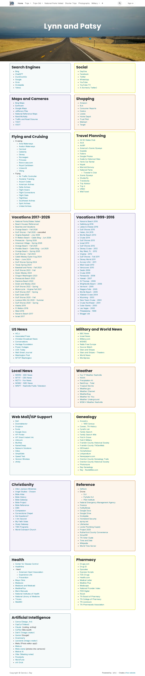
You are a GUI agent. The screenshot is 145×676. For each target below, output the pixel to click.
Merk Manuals (21, 591)
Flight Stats (23, 195)
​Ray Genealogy (86, 467)
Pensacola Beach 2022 (25, 278)
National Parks (86, 170)
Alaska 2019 (20, 305)
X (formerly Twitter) (88, 88)
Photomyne (85, 464)
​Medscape (84, 585)
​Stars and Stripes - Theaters (92, 352)
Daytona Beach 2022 (24, 281)
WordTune (19, 660)
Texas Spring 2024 (23, 265)
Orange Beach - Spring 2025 (27, 251)
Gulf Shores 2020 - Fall (25, 297)
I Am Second (21, 519)
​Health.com (85, 577)
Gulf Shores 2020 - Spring (26, 303)
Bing (17, 71)
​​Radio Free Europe (88, 344)
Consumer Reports (88, 108)
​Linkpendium (85, 453)
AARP (82, 145)
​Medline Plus (85, 583)
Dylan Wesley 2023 (23, 273)
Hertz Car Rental (87, 162)
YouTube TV (85, 85)
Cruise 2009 (85, 273)
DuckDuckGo (21, 77)
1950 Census (88, 424)
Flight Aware (24, 190)
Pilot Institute (89, 500)
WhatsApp (84, 79)
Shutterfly (84, 178)
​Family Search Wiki (88, 434)
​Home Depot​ (85, 116)
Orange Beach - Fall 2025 (26, 246)
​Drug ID (83, 566)
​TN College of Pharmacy (90, 599)
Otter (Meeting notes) (24, 654)
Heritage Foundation (24, 344)
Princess (22, 160)
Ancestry (84, 421)
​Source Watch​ (86, 347)
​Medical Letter (86, 580)
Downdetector (21, 424)
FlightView (23, 198)
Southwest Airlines (27, 201)
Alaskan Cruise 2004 (89, 295)
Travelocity (84, 181)
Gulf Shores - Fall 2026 (25, 232)
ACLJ (17, 333)
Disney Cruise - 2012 (89, 248)
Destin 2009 (85, 270)
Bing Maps (19, 103)
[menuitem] (20, 3)
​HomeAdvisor (86, 451)
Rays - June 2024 (23, 259)
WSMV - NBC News (24, 383)
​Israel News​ (85, 336)
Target (82, 125)
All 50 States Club (87, 140)
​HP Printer (19, 434)
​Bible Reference (22, 505)
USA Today (20, 350)
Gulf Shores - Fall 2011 (90, 257)
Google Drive (85, 513)
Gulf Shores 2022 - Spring (26, 286)
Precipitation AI (86, 380)
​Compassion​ (20, 510)
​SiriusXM (84, 535)
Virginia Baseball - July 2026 (27, 235)
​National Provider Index (90, 588)
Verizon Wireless (22, 459)
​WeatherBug (85, 394)
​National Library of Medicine (27, 596)
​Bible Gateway (21, 500)
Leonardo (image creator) (26, 641)
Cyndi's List (84, 429)
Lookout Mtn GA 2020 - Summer (29, 300)
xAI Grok (19, 662)
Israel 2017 (20, 316)
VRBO (82, 189)
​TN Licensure (86, 602)
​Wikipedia (84, 543)
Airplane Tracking (26, 179)
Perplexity (19, 657)
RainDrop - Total (87, 383)
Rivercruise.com (26, 163)
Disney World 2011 (88, 259)
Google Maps (21, 108)
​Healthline (19, 566)
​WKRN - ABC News (23, 375)
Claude (18, 627)
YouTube (84, 82)
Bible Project (20, 502)
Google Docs (20, 432)
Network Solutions (23, 448)
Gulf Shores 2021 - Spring (26, 292)
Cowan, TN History (88, 426)
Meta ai (18, 646)
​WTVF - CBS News (23, 378)
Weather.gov (85, 388)
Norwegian (23, 157)
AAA (82, 143)
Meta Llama (20, 649)
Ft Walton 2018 (21, 308)
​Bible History (20, 497)
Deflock (83, 489)
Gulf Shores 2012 (87, 246)
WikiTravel (84, 191)
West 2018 (19, 311)
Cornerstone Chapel (24, 513)
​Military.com (85, 339)
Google (18, 79)
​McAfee (18, 443)
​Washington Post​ (22, 355)
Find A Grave (85, 437)
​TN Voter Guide (86, 538)
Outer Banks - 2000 (88, 305)
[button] (119, 3)
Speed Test (20, 456)
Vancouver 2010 (87, 267)
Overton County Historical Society (94, 462)
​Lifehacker (84, 524)
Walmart (83, 122)
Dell (17, 421)
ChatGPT (19, 74)
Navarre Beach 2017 (24, 314)
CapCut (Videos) (22, 624)
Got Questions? (21, 516)
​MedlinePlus (20, 588)
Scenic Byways (86, 175)
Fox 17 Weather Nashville (91, 375)
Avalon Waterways (27, 146)
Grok (17, 82)
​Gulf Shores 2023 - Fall (25, 270)
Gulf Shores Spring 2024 (26, 262)
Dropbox (19, 426)
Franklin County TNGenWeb (92, 445)
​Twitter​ (83, 77)
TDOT (18, 122)
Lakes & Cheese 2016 (89, 227)
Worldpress (85, 358)
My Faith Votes (21, 521)
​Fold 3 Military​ (86, 440)
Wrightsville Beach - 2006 (91, 284)
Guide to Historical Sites (90, 159)
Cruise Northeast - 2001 (90, 303)
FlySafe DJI (88, 497)
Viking (21, 171)
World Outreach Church (25, 529)
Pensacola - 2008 (87, 276)
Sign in (130, 3)
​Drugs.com (84, 564)
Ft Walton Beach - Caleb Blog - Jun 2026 (33, 238)
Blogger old (85, 314)
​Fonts (17, 429)
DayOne (83, 71)
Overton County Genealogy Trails (94, 459)
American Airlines (26, 184)
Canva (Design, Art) (23, 622)
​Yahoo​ (18, 88)
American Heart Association (31, 572)
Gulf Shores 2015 (87, 229)
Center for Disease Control (26, 564)
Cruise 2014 (85, 238)
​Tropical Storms (87, 386)
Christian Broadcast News (26, 339)
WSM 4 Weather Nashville (91, 402)
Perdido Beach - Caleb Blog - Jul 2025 (31, 248)
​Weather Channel (87, 391)
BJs (81, 106)
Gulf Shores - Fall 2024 (25, 254)
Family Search (86, 432)
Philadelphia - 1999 (88, 311)
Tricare (18, 599)
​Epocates (84, 569)
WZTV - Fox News (23, 380)
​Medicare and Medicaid (25, 585)
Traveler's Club (90, 172)
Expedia (83, 151)
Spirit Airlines (24, 203)
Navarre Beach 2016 (89, 221)
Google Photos (86, 156)
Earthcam (19, 106)
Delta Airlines (24, 187)
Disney (22, 154)
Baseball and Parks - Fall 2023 (28, 267)
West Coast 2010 (87, 265)
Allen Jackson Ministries (25, 489)
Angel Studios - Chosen (25, 491)
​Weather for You (87, 397)
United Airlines (25, 206)
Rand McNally (21, 116)
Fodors (83, 153)
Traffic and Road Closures (26, 119)
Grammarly (20, 638)
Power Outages (22, 347)
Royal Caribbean (26, 165)
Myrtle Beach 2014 (88, 235)
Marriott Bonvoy (87, 167)
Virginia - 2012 (86, 254)
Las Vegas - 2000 (87, 308)
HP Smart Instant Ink (24, 437)
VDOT (18, 125)
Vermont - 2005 (86, 286)
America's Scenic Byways (91, 148)
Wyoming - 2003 (87, 297)
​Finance (83, 505)
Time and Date (86, 540)
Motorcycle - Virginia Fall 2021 (28, 289)
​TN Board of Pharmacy (90, 596)
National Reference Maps (26, 114)
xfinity (17, 462)
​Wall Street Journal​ (23, 352)
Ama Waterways (26, 144)
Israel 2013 (84, 243)
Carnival (22, 149)
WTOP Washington (23, 358)
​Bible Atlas (19, 494)
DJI (85, 494)
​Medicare (19, 583)
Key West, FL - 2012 (88, 251)
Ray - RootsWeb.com (89, 470)
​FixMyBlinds (85, 508)
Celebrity (23, 152)
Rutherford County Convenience (94, 532)
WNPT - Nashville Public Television (30, 386)
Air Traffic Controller (28, 176)
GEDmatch (84, 448)
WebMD (18, 602)
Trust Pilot (84, 119)
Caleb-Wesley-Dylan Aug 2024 (28, 257)
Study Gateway (21, 524)
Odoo (17, 451)
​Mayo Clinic (20, 580)
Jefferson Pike (21, 111)
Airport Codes (25, 182)
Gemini (18, 635)
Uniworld (23, 168)
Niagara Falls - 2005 (88, 289)
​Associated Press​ (22, 336)
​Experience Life (25, 575)
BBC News (84, 333)
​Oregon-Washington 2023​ (26, 276)
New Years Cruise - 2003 (91, 300)
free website (130, 673)
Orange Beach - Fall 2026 (26, 229)
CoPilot (18, 630)
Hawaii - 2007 (86, 278)
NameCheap (20, 445)
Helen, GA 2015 (86, 232)
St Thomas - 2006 (88, 281)
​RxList (82, 594)
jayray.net (84, 521)
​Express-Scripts (87, 572)
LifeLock (19, 440)
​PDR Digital (84, 591)
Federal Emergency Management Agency (97, 502)
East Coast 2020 (22, 295)
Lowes (82, 114)
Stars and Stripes (87, 350)
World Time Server (88, 546)
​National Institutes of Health (27, 594)
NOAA (82, 378)
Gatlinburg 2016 (86, 224)
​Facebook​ (84, 74)
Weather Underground (89, 399)
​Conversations (21, 341)
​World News (85, 355)
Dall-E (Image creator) (25, 632)
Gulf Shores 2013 (87, 240)
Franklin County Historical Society (94, 443)
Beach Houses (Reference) (27, 224)
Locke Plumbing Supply (90, 527)
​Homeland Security (88, 519)
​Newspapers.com (87, 456)
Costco (83, 111)
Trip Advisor (85, 183)
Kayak (82, 164)
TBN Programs (21, 527)
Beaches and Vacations (25, 227)
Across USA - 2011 (88, 262)
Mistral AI (19, 651)
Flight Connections (27, 192)
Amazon (83, 103)
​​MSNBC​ (83, 341)
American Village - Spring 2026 (28, 243)
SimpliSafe (19, 453)
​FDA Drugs (84, 575)
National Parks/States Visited (27, 221)
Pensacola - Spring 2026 (26, 240)
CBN (17, 508)
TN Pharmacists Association (92, 604)
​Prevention (23, 577)
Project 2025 (85, 529)
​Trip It (82, 186)
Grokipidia (19, 85)
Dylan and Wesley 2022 (25, 284)
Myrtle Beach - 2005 (89, 292)
